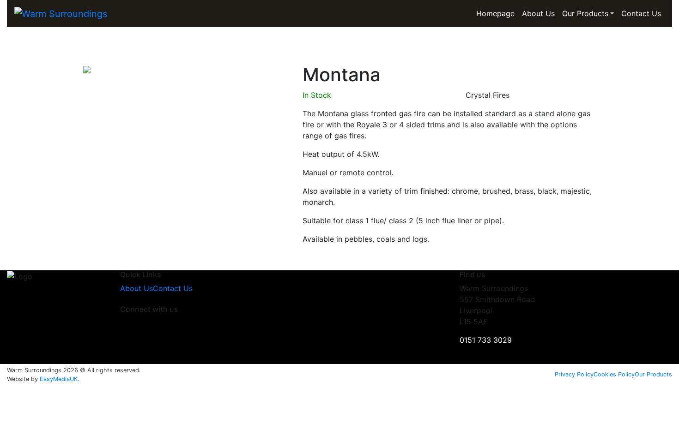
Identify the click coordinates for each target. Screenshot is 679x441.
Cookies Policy (614, 374)
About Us (538, 13)
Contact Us (641, 13)
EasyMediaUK (59, 378)
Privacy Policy (574, 374)
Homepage (495, 13)
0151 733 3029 (486, 340)
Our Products (585, 13)
